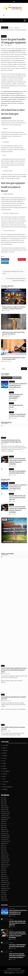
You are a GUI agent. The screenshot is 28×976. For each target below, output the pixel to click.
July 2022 (3, 892)
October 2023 (4, 862)
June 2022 (3, 894)
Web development (7, 786)
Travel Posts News (7, 554)
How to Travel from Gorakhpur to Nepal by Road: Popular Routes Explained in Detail (14, 670)
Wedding (5, 789)
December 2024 (5, 835)
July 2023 (3, 868)
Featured (5, 755)
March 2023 (4, 876)
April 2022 (4, 898)
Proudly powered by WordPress (11, 971)
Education (5, 750)
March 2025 (4, 829)
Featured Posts (6, 422)
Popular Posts (6, 378)
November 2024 (5, 837)
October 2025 (4, 815)
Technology (11, 381)
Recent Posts (17, 378)
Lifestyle (4, 36)
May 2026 (4, 802)
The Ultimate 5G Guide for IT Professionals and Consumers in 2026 (18, 385)
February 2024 (5, 855)
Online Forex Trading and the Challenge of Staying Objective (17, 497)
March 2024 (4, 853)
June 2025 (3, 823)
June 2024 (3, 847)
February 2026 (5, 807)
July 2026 (3, 798)
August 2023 (4, 866)
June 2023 (3, 870)
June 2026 (3, 800)
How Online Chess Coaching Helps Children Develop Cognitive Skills (13, 358)
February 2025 (5, 831)
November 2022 (5, 884)
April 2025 (4, 827)
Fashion (5, 753)
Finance (5, 758)
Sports (4, 776)
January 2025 (4, 833)
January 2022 (4, 900)
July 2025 (3, 821)
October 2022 (4, 886)
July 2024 (3, 845)
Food (4, 761)
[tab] (6, 378)
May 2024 (4, 849)
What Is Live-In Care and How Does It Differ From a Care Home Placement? (17, 955)
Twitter (14, 259)
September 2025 (5, 817)
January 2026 (4, 809)
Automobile (5, 745)
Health (4, 763)
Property (5, 773)
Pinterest (22, 259)
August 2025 (4, 819)
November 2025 (5, 813)
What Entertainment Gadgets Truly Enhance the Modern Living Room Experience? (13, 307)
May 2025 (4, 825)
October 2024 (4, 839)
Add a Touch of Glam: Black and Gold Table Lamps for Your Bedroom (13, 333)
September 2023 (5, 864)
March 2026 (4, 806)
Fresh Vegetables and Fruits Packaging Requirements (16, 396)
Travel (3, 665)
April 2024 (4, 851)
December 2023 (5, 859)
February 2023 (5, 878)
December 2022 (5, 882)
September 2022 (5, 888)
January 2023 (4, 880)
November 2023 (5, 860)
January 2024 (4, 857)
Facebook (5, 259)
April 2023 (4, 874)
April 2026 (4, 804)
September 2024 (5, 841)
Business (11, 392)
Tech (4, 779)
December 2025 (5, 811)
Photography (6, 771)
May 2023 (4, 872)
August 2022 (4, 890)
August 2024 (4, 843)
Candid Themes (20, 972)
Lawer (4, 766)
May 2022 (4, 896)
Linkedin (5, 262)
